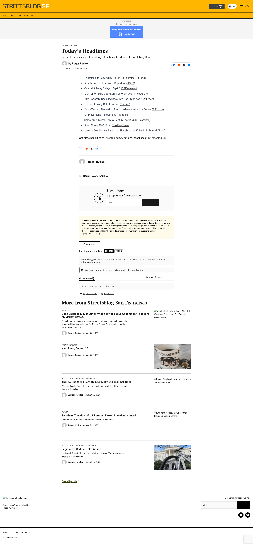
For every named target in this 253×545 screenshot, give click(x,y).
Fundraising (91, 378)
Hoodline (123, 114)
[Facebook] (241, 515)
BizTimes (147, 99)
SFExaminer (128, 77)
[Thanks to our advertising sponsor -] (126, 32)
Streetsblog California (74, 378)
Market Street (68, 310)
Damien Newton (75, 395)
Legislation (91, 445)
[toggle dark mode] (232, 6)
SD (38, 16)
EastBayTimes (121, 125)
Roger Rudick (80, 63)
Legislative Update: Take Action (81, 449)
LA (32, 16)
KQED (130, 83)
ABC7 (143, 93)
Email (110, 203)
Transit (65, 412)
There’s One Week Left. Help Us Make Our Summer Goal (96, 382)
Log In (215, 6)
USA (26, 16)
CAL (19, 16)
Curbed (141, 77)
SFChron (115, 77)
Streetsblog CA (114, 137)
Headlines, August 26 (75, 348)
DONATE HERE (9, 16)
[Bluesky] (247, 515)
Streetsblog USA (157, 137)
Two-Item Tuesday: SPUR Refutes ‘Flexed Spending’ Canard (99, 415)
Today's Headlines (69, 46)
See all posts (69, 481)
